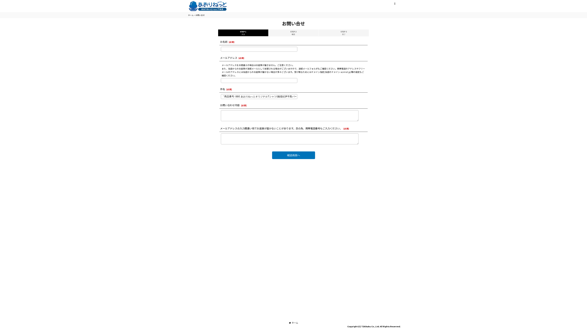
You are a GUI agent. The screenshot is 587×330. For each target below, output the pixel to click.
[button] (394, 4)
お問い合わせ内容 (230, 105)
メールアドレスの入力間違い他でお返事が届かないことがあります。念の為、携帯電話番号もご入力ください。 (281, 128)
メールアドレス (228, 57)
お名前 (223, 41)
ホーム (295, 322)
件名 (222, 89)
